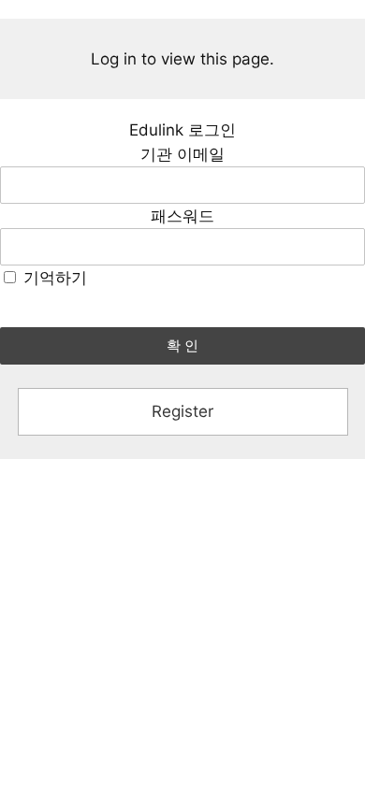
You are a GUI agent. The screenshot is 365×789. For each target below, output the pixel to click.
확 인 (182, 345)
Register (182, 411)
